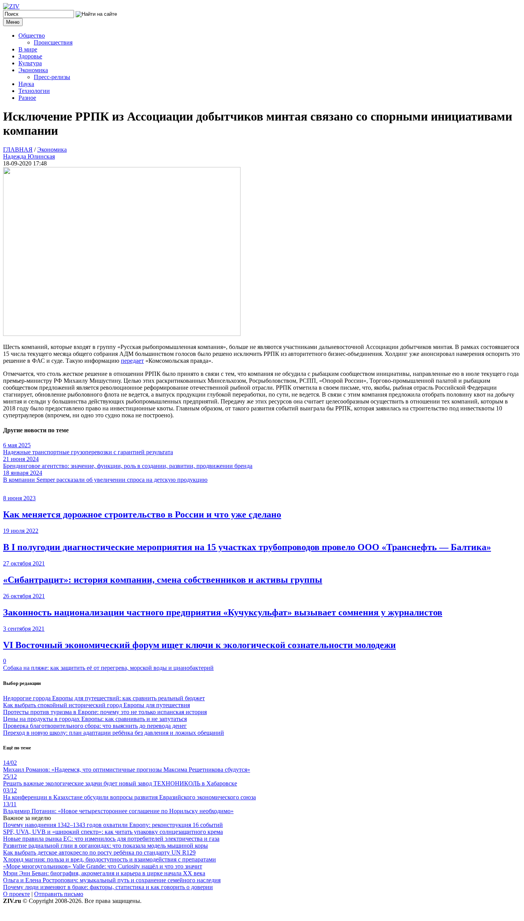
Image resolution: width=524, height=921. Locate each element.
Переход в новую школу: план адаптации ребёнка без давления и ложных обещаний (113, 732)
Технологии (34, 91)
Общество (31, 35)
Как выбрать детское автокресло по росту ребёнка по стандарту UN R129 (99, 852)
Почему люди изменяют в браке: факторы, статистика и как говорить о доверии (108, 887)
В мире (27, 49)
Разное (27, 97)
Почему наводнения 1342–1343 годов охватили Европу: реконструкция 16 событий (113, 825)
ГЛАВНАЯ (18, 149)
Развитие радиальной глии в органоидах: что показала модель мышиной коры (105, 845)
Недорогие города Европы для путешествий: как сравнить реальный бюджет (104, 698)
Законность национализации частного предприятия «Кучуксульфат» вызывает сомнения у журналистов (222, 612)
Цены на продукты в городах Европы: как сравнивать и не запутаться (95, 719)
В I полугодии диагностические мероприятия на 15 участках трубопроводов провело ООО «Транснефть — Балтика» (247, 547)
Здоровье (30, 56)
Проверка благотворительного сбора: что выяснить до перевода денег (95, 726)
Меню (13, 22)
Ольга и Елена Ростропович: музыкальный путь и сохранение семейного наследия (112, 880)
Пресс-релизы (52, 77)
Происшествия (53, 42)
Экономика (33, 70)
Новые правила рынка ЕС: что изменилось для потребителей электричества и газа (111, 838)
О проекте (16, 894)
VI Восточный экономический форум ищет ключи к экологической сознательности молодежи (199, 645)
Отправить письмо (58, 894)
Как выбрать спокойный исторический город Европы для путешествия (96, 705)
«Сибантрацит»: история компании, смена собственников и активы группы (162, 580)
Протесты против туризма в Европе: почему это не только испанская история (105, 712)
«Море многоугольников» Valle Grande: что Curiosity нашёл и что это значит (102, 866)
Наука (26, 84)
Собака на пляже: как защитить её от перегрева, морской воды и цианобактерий (108, 668)
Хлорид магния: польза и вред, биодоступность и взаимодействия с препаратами (109, 859)
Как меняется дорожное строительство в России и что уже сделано (142, 514)
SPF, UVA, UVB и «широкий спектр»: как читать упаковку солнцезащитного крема (113, 831)
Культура (30, 63)
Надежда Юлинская (29, 156)
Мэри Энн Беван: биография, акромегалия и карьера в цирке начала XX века (104, 873)
